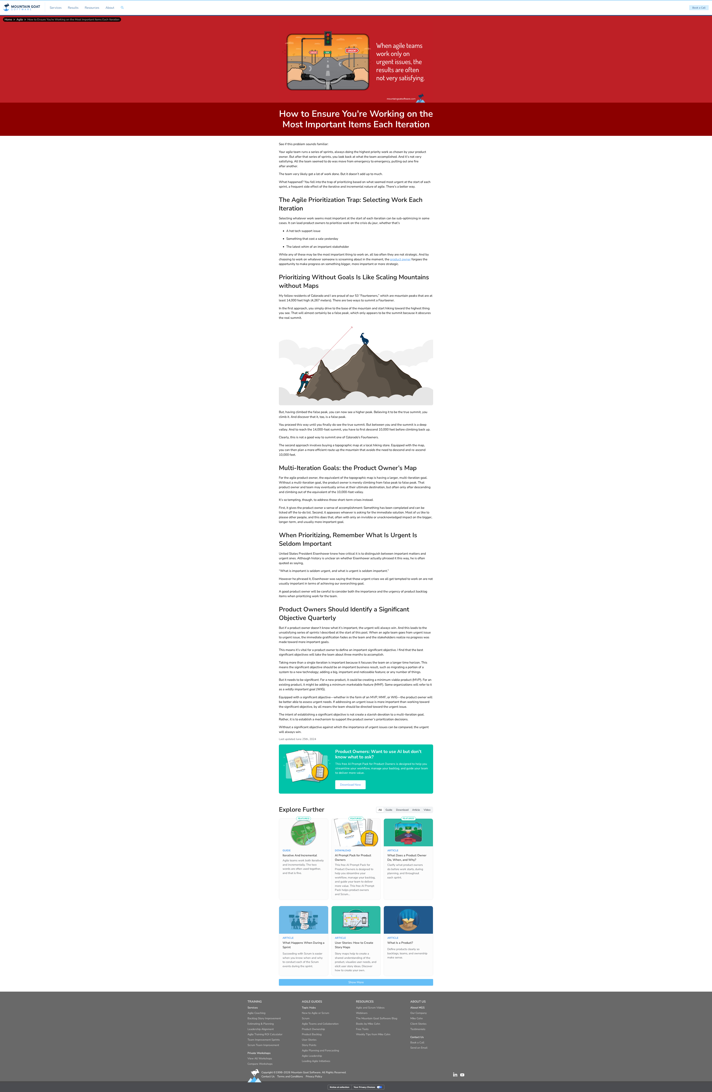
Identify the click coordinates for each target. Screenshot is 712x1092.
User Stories (309, 1040)
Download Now (350, 785)
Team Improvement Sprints (264, 1040)
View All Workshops (260, 1058)
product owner (400, 259)
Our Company (418, 1013)
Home (8, 19)
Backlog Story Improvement (264, 1018)
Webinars (361, 1013)
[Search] (122, 8)
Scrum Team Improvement (263, 1045)
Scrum (305, 1018)
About (110, 8)
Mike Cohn (416, 1018)
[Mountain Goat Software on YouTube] (462, 1074)
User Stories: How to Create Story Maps (354, 945)
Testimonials (417, 1029)
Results (73, 8)
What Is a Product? (400, 943)
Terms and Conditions (290, 1076)
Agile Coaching (256, 1013)
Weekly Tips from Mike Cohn (373, 1034)
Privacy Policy (314, 1076)
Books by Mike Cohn (368, 1024)
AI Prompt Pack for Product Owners (353, 857)
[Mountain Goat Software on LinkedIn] (455, 1074)
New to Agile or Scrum (315, 1013)
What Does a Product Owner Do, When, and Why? (406, 857)
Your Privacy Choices (364, 1087)
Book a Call (699, 7)
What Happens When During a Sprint (303, 945)
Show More (356, 982)
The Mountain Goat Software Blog (376, 1018)
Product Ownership (313, 1029)
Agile (20, 19)
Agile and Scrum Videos (370, 1007)
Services (56, 8)
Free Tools (362, 1029)
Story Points (309, 1045)
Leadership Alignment (261, 1029)
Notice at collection (339, 1087)
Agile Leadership (312, 1056)
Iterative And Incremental (300, 855)
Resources (92, 8)
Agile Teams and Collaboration (320, 1024)
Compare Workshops (260, 1064)
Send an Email (418, 1048)
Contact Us (268, 1076)
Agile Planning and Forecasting (320, 1050)
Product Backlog (312, 1034)
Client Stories (418, 1024)
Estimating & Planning (261, 1024)
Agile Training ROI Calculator (265, 1034)
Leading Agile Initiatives (316, 1061)
